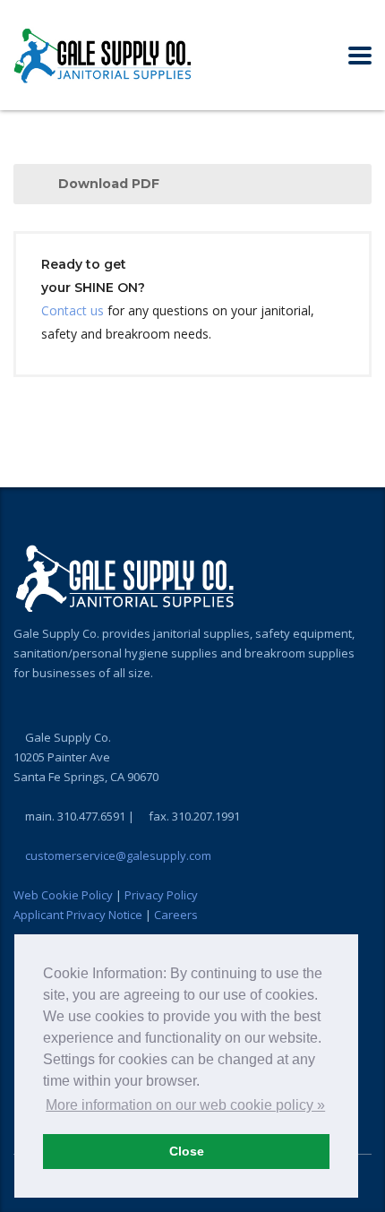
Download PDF (108, 184)
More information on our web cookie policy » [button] (185, 1105)
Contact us (72, 310)
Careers (176, 915)
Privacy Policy (161, 895)
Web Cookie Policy (63, 895)
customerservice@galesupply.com (118, 855)
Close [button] (186, 1151)
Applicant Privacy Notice (77, 915)
